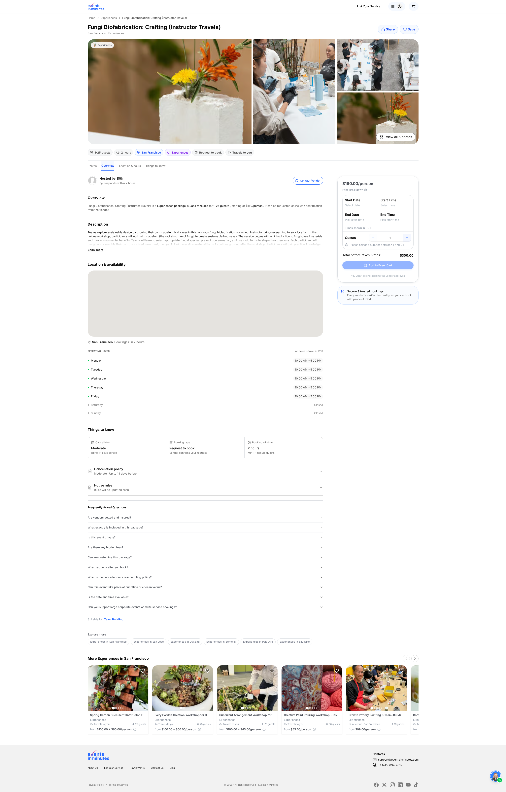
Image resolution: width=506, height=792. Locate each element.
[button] (143, 671)
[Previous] (406, 658)
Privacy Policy (96, 784)
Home (91, 17)
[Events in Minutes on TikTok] (416, 784)
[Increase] (407, 238)
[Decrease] (373, 238)
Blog (172, 767)
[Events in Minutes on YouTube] (408, 784)
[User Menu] (396, 6)
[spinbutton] (390, 237)
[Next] (415, 658)
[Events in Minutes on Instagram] (392, 784)
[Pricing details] (134, 729)
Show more (95, 249)
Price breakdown (352, 189)
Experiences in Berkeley (221, 641)
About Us (93, 767)
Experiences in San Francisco (108, 641)
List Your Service (368, 6)
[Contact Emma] (495, 776)
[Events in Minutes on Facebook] (376, 784)
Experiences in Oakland (185, 641)
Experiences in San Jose (148, 641)
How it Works (137, 767)
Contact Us (157, 767)
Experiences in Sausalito (295, 641)
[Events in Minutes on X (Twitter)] (384, 784)
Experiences (109, 17)
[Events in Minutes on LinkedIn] (400, 784)
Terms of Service (118, 784)
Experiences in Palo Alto (258, 641)
